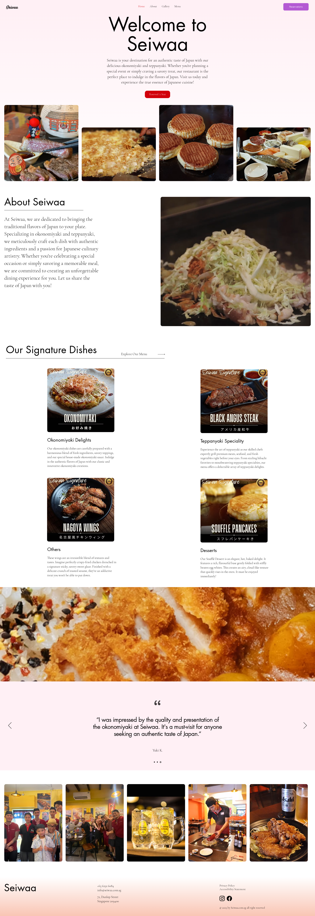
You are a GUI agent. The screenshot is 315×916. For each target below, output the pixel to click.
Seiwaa (20, 887)
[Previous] (9, 725)
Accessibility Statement (233, 889)
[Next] (305, 725)
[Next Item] (305, 823)
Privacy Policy (227, 885)
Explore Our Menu (134, 354)
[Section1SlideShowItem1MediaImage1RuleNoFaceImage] (154, 762)
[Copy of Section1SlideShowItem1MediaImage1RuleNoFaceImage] (157, 762)
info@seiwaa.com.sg (109, 890)
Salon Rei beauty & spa (157, 751)
